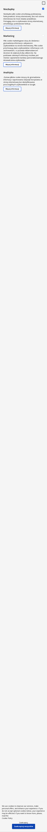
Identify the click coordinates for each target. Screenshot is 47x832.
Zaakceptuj (23, 822)
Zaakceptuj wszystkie (23, 826)
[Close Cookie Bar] (43, 3)
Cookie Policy (7, 818)
